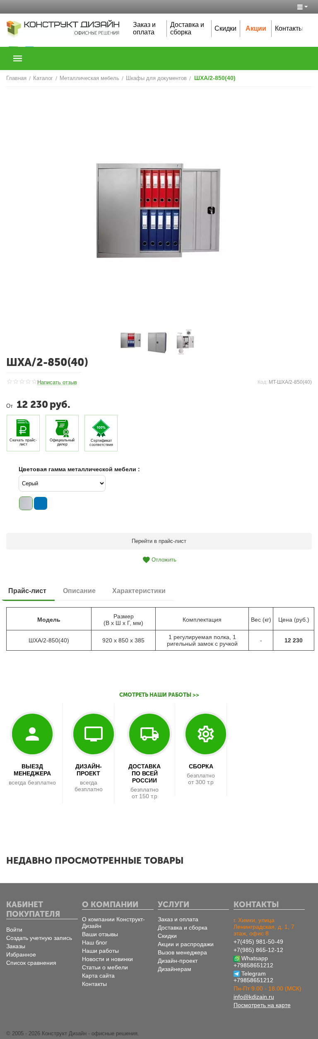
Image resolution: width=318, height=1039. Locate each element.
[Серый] (26, 503)
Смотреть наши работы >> (159, 695)
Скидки (225, 28)
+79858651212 (253, 965)
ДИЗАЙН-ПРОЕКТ (88, 770)
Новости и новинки (107, 959)
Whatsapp (254, 958)
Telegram (253, 973)
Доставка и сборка (187, 28)
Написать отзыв (57, 382)
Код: (262, 382)
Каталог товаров (18, 58)
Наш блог (94, 942)
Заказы (15, 946)
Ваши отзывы (100, 934)
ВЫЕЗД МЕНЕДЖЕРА (32, 770)
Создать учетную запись (39, 938)
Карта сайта (98, 975)
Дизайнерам (174, 969)
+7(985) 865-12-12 (258, 950)
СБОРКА (201, 766)
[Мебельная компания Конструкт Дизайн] (63, 28)
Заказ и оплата (144, 28)
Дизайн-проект (178, 960)
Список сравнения (31, 962)
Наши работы (100, 950)
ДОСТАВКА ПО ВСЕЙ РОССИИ (144, 773)
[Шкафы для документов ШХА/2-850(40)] (159, 210)
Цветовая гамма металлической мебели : (79, 469)
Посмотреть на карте (262, 1005)
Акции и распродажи (186, 944)
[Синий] (40, 503)
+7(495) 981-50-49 (258, 941)
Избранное (21, 954)
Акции (256, 28)
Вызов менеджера (182, 952)
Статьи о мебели (105, 967)
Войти (14, 929)
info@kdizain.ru (254, 996)
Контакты (289, 28)
